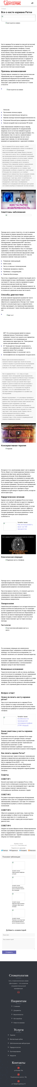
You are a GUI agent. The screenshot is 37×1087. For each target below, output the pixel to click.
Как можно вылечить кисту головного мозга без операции (18, 889)
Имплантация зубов (16, 1039)
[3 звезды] (14, 845)
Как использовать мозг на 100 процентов (25, 527)
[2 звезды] (12, 845)
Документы (17, 1010)
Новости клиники (19, 1023)
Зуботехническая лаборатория (20, 1043)
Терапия (12, 1035)
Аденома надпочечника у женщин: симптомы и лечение (18, 905)
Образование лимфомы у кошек (18, 873)
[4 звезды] (15, 845)
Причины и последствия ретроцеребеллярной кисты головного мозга (18, 921)
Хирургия (13, 1055)
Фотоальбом (18, 1018)
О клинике (17, 1006)
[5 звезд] (17, 845)
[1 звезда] (11, 845)
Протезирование (15, 1051)
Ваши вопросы (18, 1014)
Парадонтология (15, 1047)
